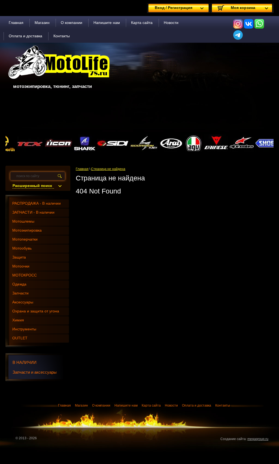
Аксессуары (22, 302)
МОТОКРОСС (24, 275)
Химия (18, 320)
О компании (71, 22)
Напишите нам (106, 22)
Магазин (42, 22)
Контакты (61, 36)
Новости (171, 22)
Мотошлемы (23, 221)
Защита (19, 257)
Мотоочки (20, 266)
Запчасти (20, 293)
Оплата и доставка (25, 36)
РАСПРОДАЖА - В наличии (36, 203)
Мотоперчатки (25, 239)
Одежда (19, 284)
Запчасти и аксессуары (35, 372)
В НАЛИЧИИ (25, 362)
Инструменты (24, 329)
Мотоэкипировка (27, 230)
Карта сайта (142, 22)
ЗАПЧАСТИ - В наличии (33, 212)
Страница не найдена (108, 169)
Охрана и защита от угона (35, 311)
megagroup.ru (257, 439)
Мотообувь (22, 248)
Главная (16, 22)
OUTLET (20, 338)
